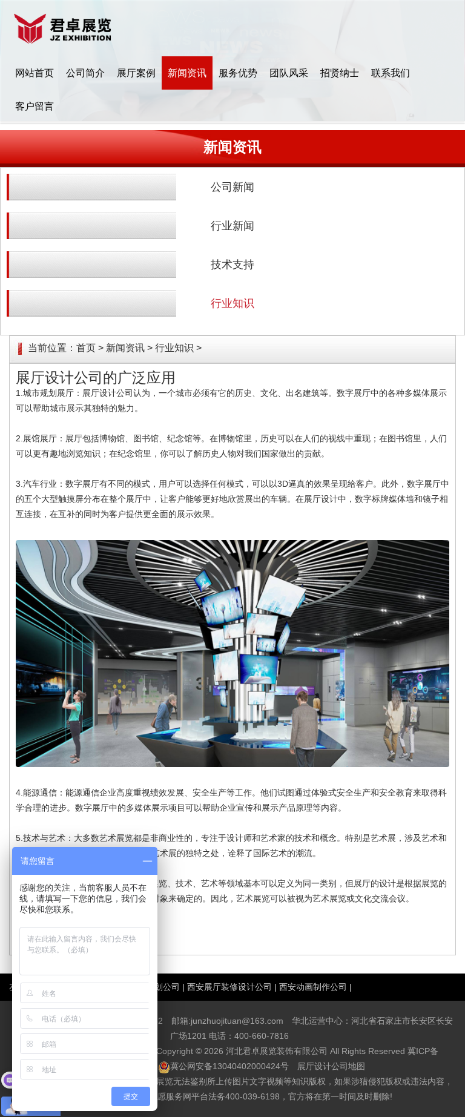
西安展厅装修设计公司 (229, 987)
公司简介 (85, 73)
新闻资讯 (187, 73)
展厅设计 (321, 499)
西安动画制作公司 (313, 987)
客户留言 (34, 106)
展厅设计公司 (107, 393)
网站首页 (34, 73)
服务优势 (238, 73)
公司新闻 (232, 187)
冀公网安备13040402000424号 (229, 1066)
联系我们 (390, 73)
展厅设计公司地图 (331, 1066)
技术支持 (232, 265)
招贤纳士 (339, 73)
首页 (86, 348)
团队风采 (288, 73)
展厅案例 (136, 73)
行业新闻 (232, 226)
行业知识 (232, 303)
